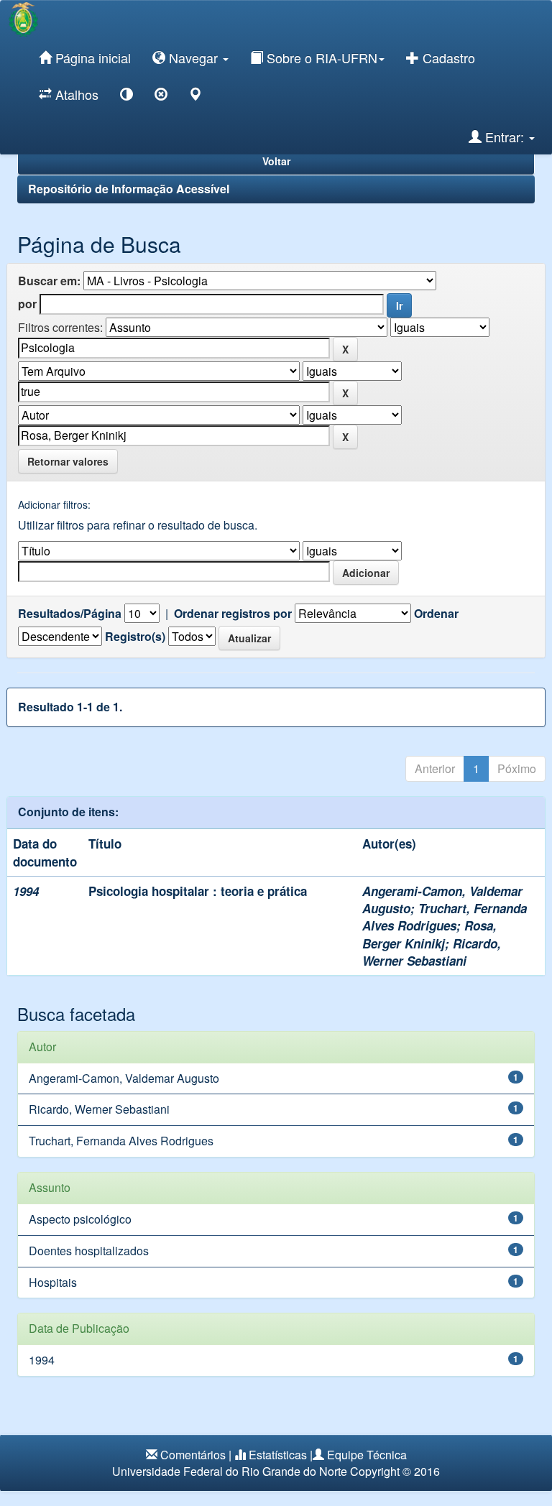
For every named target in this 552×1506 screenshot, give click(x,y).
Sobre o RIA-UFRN (320, 57)
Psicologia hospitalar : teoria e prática (197, 891)
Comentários (193, 1454)
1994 (42, 1360)
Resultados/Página (69, 614)
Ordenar (436, 614)
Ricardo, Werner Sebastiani (431, 952)
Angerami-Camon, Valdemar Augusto (124, 1078)
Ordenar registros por (233, 614)
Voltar (276, 161)
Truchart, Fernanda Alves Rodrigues (444, 917)
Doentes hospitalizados (89, 1250)
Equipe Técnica (367, 1454)
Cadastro (447, 57)
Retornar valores (68, 461)
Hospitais (53, 1282)
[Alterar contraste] (126, 96)
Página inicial (91, 57)
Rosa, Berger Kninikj (429, 934)
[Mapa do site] (195, 96)
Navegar (193, 57)
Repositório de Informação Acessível (128, 188)
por (27, 304)
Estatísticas (278, 1454)
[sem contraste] (161, 96)
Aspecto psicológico (80, 1219)
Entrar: (505, 136)
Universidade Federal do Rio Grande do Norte (229, 1471)
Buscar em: (49, 281)
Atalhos (75, 94)
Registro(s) (135, 637)
